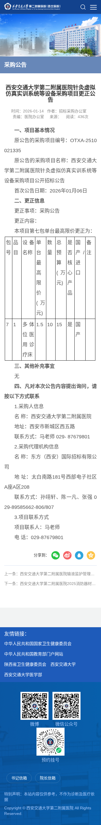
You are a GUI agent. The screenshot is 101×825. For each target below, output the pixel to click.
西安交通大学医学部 (23, 674)
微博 (34, 724)
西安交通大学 (63, 664)
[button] (83, 5)
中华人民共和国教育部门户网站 (33, 654)
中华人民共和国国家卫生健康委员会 (38, 643)
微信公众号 (66, 724)
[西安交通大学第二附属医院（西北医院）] (32, 4)
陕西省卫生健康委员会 (25, 664)
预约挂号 (50, 760)
